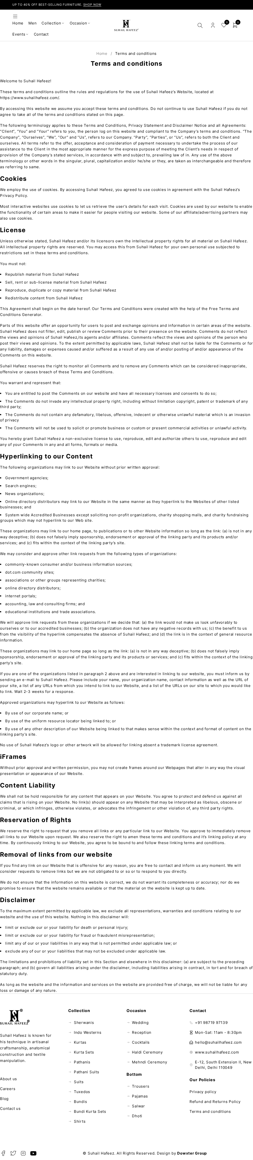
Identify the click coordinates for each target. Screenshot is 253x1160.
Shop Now (92, 4)
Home (101, 53)
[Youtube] (33, 1153)
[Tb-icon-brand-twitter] (13, 1153)
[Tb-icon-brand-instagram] (23, 1153)
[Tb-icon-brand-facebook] (3, 1153)
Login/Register (212, 25)
